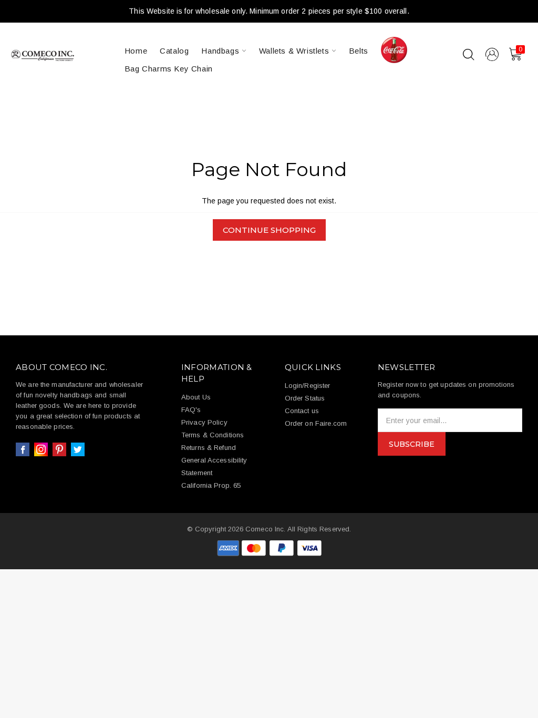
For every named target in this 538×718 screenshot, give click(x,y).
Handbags (221, 50)
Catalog (174, 50)
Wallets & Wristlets (295, 50)
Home (136, 50)
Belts (358, 50)
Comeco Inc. (265, 529)
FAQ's (191, 410)
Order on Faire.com (316, 423)
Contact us (302, 411)
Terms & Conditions (212, 435)
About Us (196, 397)
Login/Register (307, 385)
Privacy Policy (204, 422)
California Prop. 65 (211, 485)
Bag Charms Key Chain (169, 68)
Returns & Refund (208, 448)
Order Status (305, 398)
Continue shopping (269, 230)
